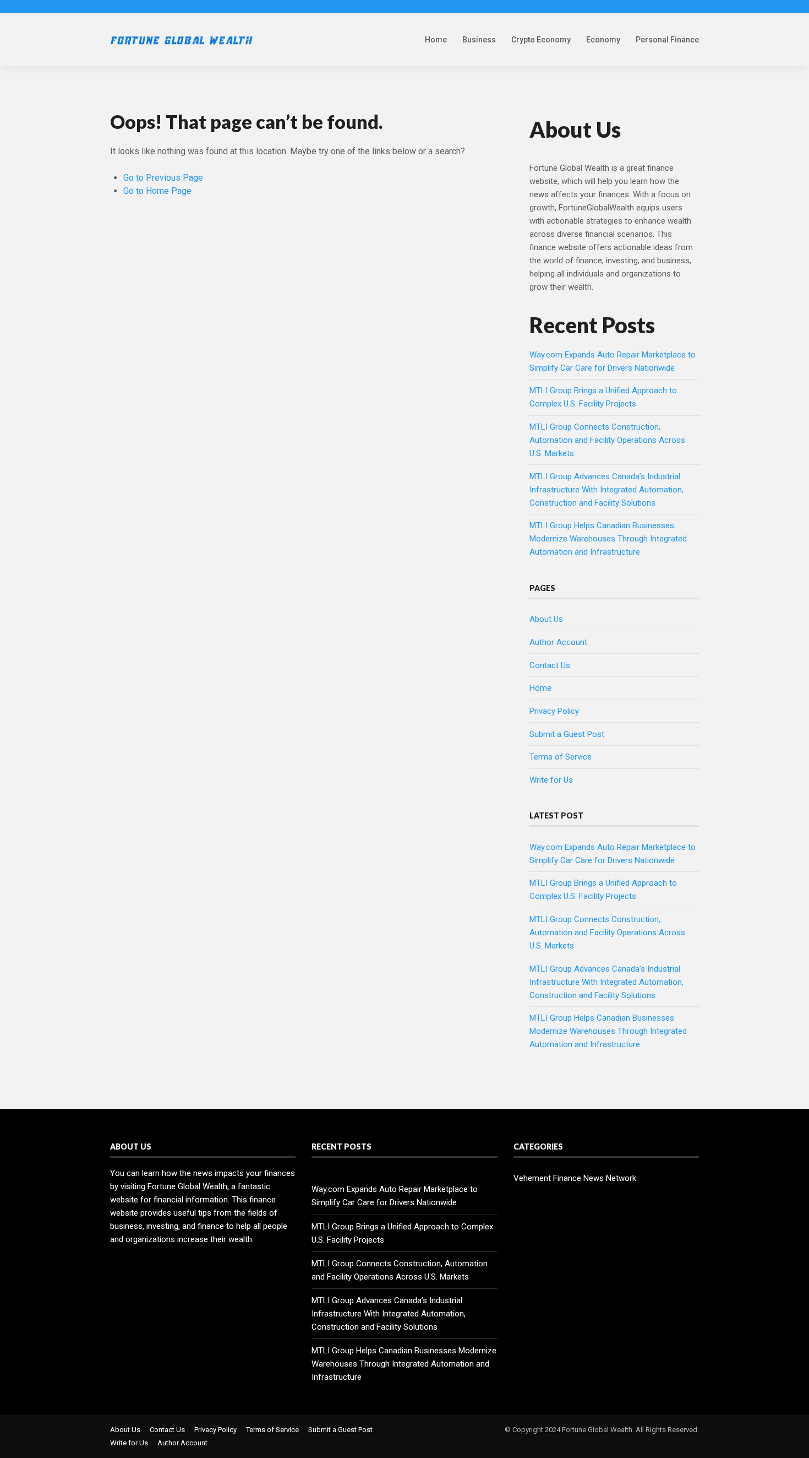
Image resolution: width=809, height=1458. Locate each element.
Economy (603, 39)
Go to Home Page (157, 191)
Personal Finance (667, 39)
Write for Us (551, 780)
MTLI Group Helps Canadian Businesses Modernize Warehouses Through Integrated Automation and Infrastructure (608, 539)
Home (436, 39)
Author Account (558, 642)
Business (479, 39)
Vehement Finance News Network (574, 1178)
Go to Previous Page (163, 177)
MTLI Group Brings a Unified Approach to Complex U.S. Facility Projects (402, 1233)
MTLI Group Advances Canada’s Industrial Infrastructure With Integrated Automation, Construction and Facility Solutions (606, 489)
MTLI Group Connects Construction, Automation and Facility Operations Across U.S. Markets (607, 440)
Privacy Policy (554, 711)
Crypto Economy (541, 39)
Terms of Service (560, 757)
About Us (546, 619)
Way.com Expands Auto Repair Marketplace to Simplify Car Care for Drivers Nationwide (394, 1195)
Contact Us (549, 665)
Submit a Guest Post (566, 734)
